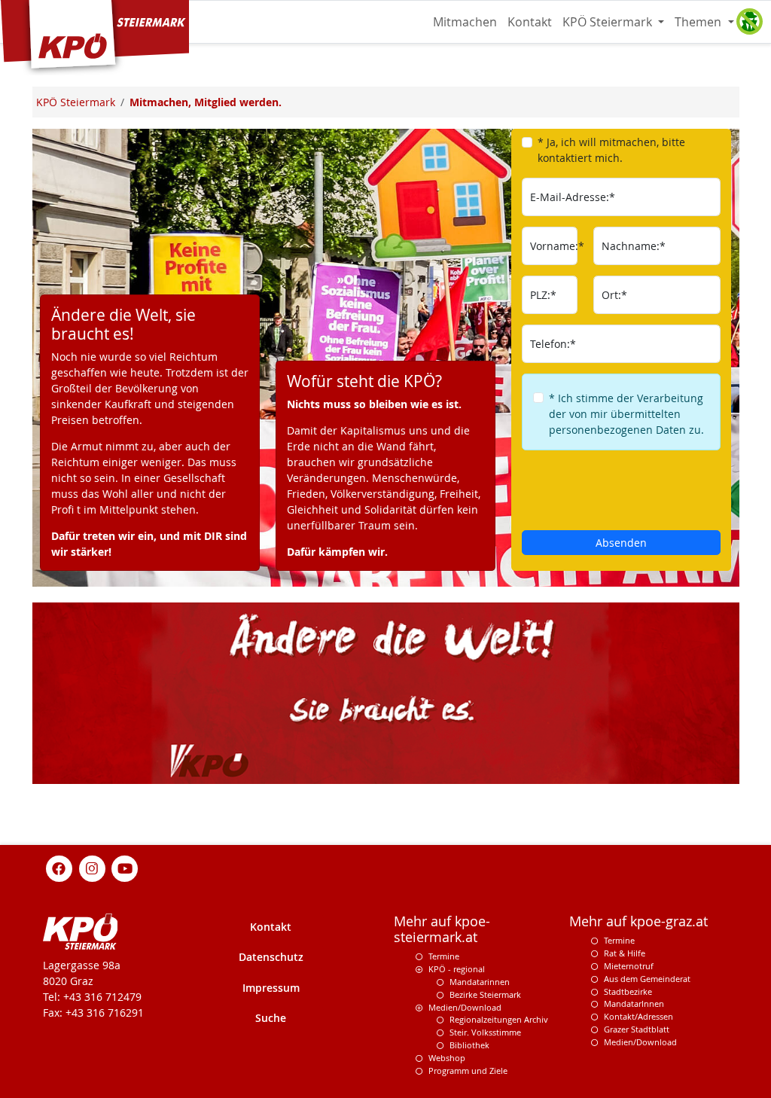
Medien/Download (464, 1007)
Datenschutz (271, 957)
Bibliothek (469, 1045)
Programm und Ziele (467, 1070)
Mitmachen (465, 22)
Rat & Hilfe (624, 953)
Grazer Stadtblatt (636, 1029)
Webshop (446, 1057)
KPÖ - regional (456, 968)
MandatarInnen (634, 1003)
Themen (699, 22)
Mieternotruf (629, 965)
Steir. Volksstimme (485, 1032)
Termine (443, 956)
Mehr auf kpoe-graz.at (638, 921)
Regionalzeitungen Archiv (498, 1019)
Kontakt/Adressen (638, 1016)
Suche (270, 1018)
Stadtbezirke (628, 991)
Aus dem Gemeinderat (647, 978)
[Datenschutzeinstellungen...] (749, 22)
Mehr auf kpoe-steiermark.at (442, 929)
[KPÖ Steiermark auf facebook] (59, 868)
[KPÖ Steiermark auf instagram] (91, 868)
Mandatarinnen (479, 981)
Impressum (271, 988)
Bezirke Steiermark (485, 994)
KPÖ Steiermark (608, 22)
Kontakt (529, 22)
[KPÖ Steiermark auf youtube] (125, 868)
